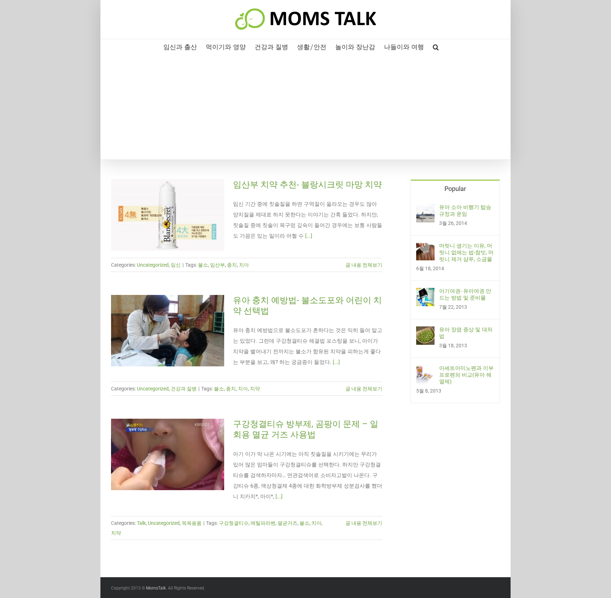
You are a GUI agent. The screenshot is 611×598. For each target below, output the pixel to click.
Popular (455, 188)
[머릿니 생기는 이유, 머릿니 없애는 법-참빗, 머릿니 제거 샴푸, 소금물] (425, 248)
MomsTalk (156, 588)
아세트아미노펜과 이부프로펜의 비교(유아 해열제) (466, 375)
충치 (232, 265)
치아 (244, 265)
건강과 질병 (184, 388)
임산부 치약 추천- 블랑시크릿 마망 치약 (307, 185)
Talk (141, 523)
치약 (255, 388)
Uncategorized (153, 265)
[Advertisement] (305, 106)
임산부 (217, 265)
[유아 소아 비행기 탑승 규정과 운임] (425, 209)
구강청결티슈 (234, 523)
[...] (308, 236)
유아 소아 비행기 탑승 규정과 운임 (465, 210)
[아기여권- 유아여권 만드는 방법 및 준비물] (425, 293)
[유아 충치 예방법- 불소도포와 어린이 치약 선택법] (167, 330)
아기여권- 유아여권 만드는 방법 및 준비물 (465, 294)
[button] (436, 46)
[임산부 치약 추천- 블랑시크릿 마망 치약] (167, 215)
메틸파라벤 (263, 523)
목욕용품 (192, 523)
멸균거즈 (287, 523)
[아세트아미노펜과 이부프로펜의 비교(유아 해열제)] (425, 370)
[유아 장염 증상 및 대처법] (425, 332)
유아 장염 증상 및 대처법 (466, 332)
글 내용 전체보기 (363, 265)
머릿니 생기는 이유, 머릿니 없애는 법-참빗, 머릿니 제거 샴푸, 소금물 (466, 252)
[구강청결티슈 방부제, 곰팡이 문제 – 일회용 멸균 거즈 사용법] (167, 454)
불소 (203, 265)
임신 (176, 265)
